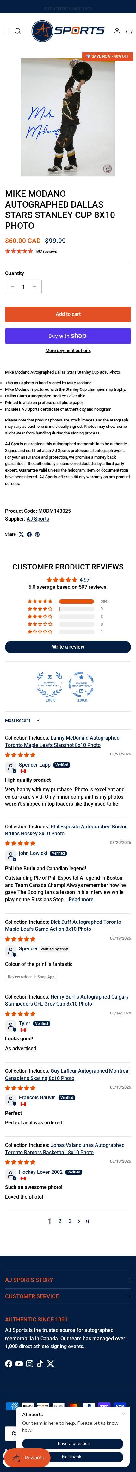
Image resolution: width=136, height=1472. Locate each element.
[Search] (21, 31)
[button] (40, 601)
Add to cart (68, 314)
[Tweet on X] (21, 534)
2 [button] (60, 1221)
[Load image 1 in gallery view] (68, 117)
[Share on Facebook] (29, 534)
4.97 (85, 580)
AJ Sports (38, 519)
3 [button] (70, 1221)
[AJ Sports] (68, 31)
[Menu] (7, 31)
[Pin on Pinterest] (37, 534)
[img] (20, 755)
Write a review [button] (68, 647)
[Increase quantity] (35, 287)
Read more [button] (81, 900)
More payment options (68, 350)
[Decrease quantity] (10, 287)
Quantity (14, 273)
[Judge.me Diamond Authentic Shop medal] (49, 684)
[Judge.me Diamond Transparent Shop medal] (81, 684)
